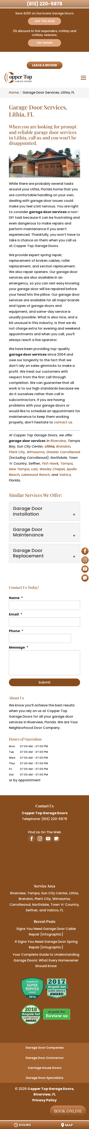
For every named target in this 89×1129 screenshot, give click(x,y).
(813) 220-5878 (44, 4)
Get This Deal (45, 21)
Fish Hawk (50, 463)
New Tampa (19, 469)
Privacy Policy (44, 1100)
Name (16, 598)
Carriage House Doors (44, 1068)
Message (18, 647)
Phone (16, 631)
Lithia (49, 446)
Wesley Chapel (52, 469)
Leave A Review (44, 65)
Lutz (34, 469)
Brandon (63, 446)
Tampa (66, 463)
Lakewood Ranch (35, 474)
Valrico (65, 474)
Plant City (17, 452)
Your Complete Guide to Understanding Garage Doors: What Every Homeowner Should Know (46, 960)
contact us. (63, 422)
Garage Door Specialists (44, 1078)
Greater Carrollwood (63, 452)
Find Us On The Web (44, 832)
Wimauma (35, 452)
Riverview (58, 440)
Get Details (45, 43)
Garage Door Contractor (44, 1058)
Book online (68, 1111)
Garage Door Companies (44, 1048)
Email (15, 614)
